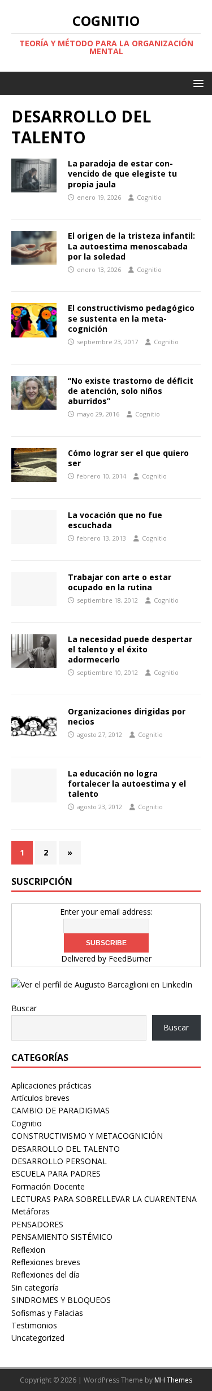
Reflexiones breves (45, 1262)
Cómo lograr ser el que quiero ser (128, 457)
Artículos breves (40, 1097)
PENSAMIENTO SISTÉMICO (62, 1236)
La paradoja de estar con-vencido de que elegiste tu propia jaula (122, 173)
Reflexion (28, 1249)
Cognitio (149, 197)
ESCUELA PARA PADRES (56, 1173)
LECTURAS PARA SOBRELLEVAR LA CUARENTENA (104, 1198)
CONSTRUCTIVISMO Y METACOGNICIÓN (87, 1135)
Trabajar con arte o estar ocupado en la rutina (119, 582)
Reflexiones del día (45, 1274)
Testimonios (34, 1325)
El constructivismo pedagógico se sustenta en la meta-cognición (131, 318)
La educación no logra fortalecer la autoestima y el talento (127, 783)
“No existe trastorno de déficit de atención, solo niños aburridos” (130, 390)
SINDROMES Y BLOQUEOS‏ (61, 1300)
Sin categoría (35, 1287)
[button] (196, 82)
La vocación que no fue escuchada (115, 520)
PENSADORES (37, 1224)
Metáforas (30, 1211)
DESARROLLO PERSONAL (59, 1161)
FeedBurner (130, 958)
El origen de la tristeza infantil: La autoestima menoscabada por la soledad (131, 245)
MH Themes (173, 1380)
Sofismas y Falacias (47, 1312)
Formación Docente (48, 1186)
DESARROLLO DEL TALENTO (65, 1148)
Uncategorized (37, 1337)
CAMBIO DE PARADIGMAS (60, 1110)
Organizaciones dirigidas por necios (126, 716)
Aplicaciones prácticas (51, 1085)
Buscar (24, 1008)
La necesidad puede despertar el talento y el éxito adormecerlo (130, 649)
